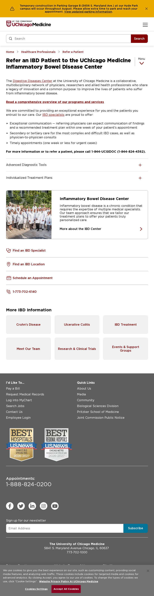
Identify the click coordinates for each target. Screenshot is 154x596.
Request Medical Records (25, 394)
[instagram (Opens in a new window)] (43, 506)
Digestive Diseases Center (32, 81)
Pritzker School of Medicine (98, 412)
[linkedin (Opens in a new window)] (32, 506)
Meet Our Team (28, 349)
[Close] (148, 571)
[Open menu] (145, 25)
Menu (141, 58)
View (68, 11)
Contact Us (14, 412)
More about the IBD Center (80, 229)
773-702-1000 (77, 552)
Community (85, 400)
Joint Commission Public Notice (101, 417)
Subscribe (135, 528)
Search (139, 38)
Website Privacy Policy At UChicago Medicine (68, 581)
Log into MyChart (19, 400)
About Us (84, 388)
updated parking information (92, 11)
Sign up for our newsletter (26, 520)
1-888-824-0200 (28, 482)
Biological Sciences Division (98, 406)
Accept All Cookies (66, 589)
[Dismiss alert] (146, 8)
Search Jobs (15, 406)
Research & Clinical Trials (77, 349)
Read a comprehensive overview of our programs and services (55, 102)
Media (81, 394)
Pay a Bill (13, 388)
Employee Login (18, 417)
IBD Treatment (126, 324)
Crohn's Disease (28, 324)
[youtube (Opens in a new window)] (55, 506)
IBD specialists (53, 115)
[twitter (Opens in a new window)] (21, 506)
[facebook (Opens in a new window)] (10, 506)
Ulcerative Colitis (77, 324)
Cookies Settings (36, 589)
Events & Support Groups (125, 348)
